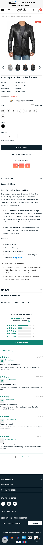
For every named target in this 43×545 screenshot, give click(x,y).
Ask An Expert (24, 303)
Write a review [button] (21, 342)
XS (3, 111)
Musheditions (20, 82)
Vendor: (4, 82)
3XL (35, 111)
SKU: (2, 85)
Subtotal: (4, 141)
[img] (4, 357)
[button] (11, 325)
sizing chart (17, 258)
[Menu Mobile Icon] (2, 10)
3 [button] (22, 457)
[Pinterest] (15, 504)
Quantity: (4, 132)
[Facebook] (3, 504)
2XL (30, 111)
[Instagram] (9, 504)
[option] (21, 40)
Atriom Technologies (33, 532)
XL (24, 111)
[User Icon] (33, 10)
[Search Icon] (9, 10)
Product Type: (6, 91)
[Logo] (21, 10)
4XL (3, 116)
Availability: (5, 88)
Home (3, 17)
